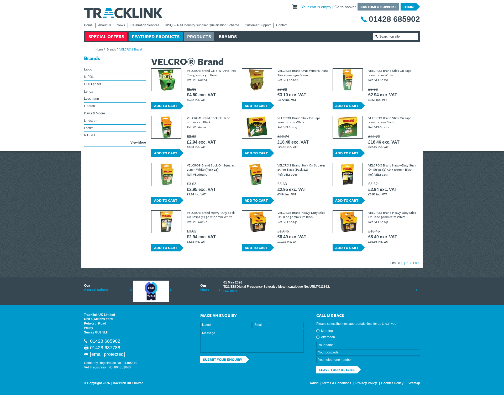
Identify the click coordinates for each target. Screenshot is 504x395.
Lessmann (91, 98)
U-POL (89, 77)
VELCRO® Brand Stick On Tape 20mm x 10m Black (389, 119)
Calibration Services (144, 25)
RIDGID (89, 135)
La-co (88, 69)
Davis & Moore (94, 113)
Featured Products (156, 36)
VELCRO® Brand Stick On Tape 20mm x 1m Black (208, 119)
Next (171, 290)
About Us (104, 25)
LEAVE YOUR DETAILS (337, 369)
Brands (228, 36)
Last (416, 263)
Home (88, 25)
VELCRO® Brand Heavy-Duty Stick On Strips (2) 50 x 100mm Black (392, 167)
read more (230, 290)
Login (408, 6)
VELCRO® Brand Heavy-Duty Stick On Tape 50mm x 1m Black (301, 214)
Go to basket (345, 7)
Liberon (89, 106)
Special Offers (106, 36)
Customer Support (378, 6)
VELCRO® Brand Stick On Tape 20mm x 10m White (299, 119)
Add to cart (165, 105)
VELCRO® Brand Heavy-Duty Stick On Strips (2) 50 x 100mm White (211, 214)
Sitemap (414, 383)
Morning (327, 330)
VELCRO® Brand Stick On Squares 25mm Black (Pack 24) (301, 167)
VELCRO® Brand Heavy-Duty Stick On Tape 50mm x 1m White (392, 214)
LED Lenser (92, 84)
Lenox (88, 91)
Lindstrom (91, 121)
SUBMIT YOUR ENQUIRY (222, 359)
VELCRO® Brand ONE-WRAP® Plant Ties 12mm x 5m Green (302, 72)
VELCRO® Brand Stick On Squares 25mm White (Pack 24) (211, 167)
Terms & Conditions (336, 383)
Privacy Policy (366, 383)
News (121, 25)
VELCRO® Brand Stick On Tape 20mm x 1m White (389, 72)
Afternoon (328, 337)
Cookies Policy (392, 383)
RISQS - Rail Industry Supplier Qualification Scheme (202, 25)
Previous (131, 290)
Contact (281, 25)
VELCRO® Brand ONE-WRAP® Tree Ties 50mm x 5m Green (211, 72)
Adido (314, 383)
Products (199, 36)
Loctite (88, 128)
